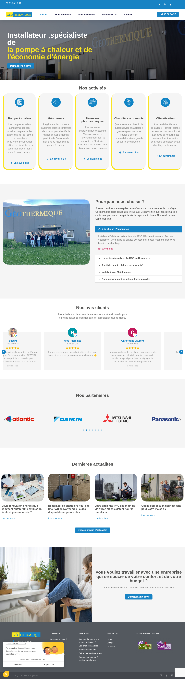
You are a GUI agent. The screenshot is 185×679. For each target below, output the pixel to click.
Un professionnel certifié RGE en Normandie (126, 258)
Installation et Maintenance (116, 272)
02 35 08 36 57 (13, 3)
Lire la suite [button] (92, 366)
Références (107, 14)
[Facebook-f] (167, 675)
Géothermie (56, 118)
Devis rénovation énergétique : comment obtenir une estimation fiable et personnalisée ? (21, 508)
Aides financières (86, 14)
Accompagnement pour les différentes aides (126, 279)
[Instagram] (161, 675)
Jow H (152, 340)
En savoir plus (105, 248)
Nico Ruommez (32, 340)
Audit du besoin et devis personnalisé (122, 265)
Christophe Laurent (92, 340)
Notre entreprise (63, 14)
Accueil (44, 14)
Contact (128, 14)
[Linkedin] (172, 675)
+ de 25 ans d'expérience (115, 229)
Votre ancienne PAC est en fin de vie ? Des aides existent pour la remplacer (115, 508)
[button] (138, 229)
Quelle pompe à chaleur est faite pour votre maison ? (161, 507)
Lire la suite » (8, 518)
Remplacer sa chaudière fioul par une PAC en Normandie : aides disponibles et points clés (68, 508)
